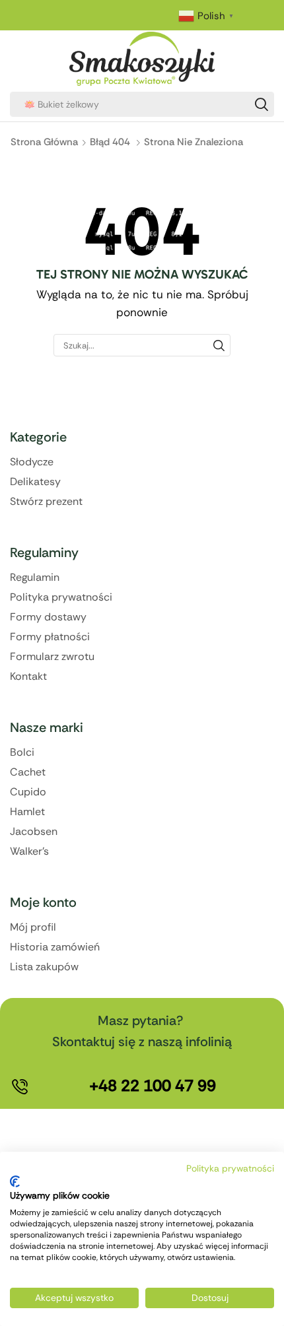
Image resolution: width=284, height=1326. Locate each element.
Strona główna (44, 142)
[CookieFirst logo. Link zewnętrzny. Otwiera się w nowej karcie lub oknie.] (15, 1181)
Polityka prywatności (230, 1168)
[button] (152, 1086)
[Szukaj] (261, 104)
